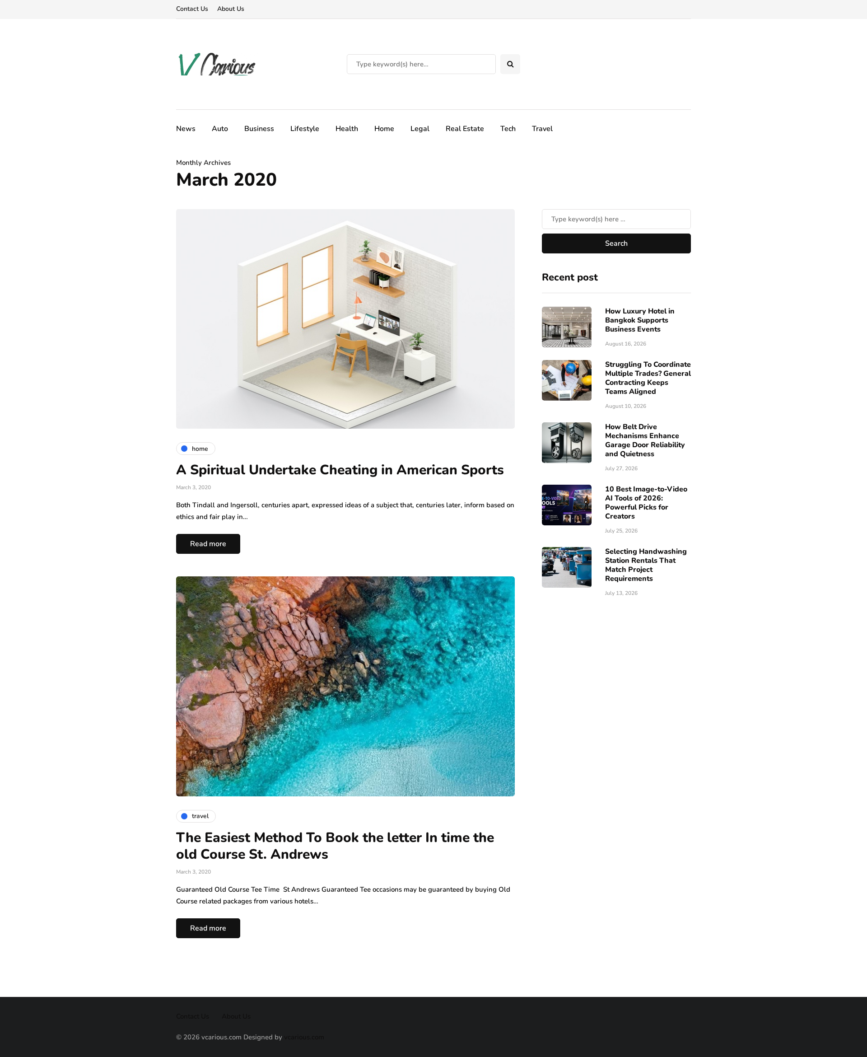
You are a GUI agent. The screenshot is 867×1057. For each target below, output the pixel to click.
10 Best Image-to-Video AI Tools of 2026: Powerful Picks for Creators (646, 502)
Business (259, 129)
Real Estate (465, 129)
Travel (542, 129)
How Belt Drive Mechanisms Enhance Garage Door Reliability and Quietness (645, 440)
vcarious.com (304, 1037)
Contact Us (192, 9)
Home (384, 129)
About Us (230, 9)
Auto (220, 129)
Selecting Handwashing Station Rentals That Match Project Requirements (646, 565)
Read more (208, 544)
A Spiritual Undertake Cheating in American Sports (340, 470)
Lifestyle (304, 129)
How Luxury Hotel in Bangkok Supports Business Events (640, 320)
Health (347, 129)
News (186, 129)
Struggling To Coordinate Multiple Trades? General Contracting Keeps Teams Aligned (648, 378)
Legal (419, 129)
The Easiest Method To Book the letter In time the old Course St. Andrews (335, 846)
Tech (508, 129)
